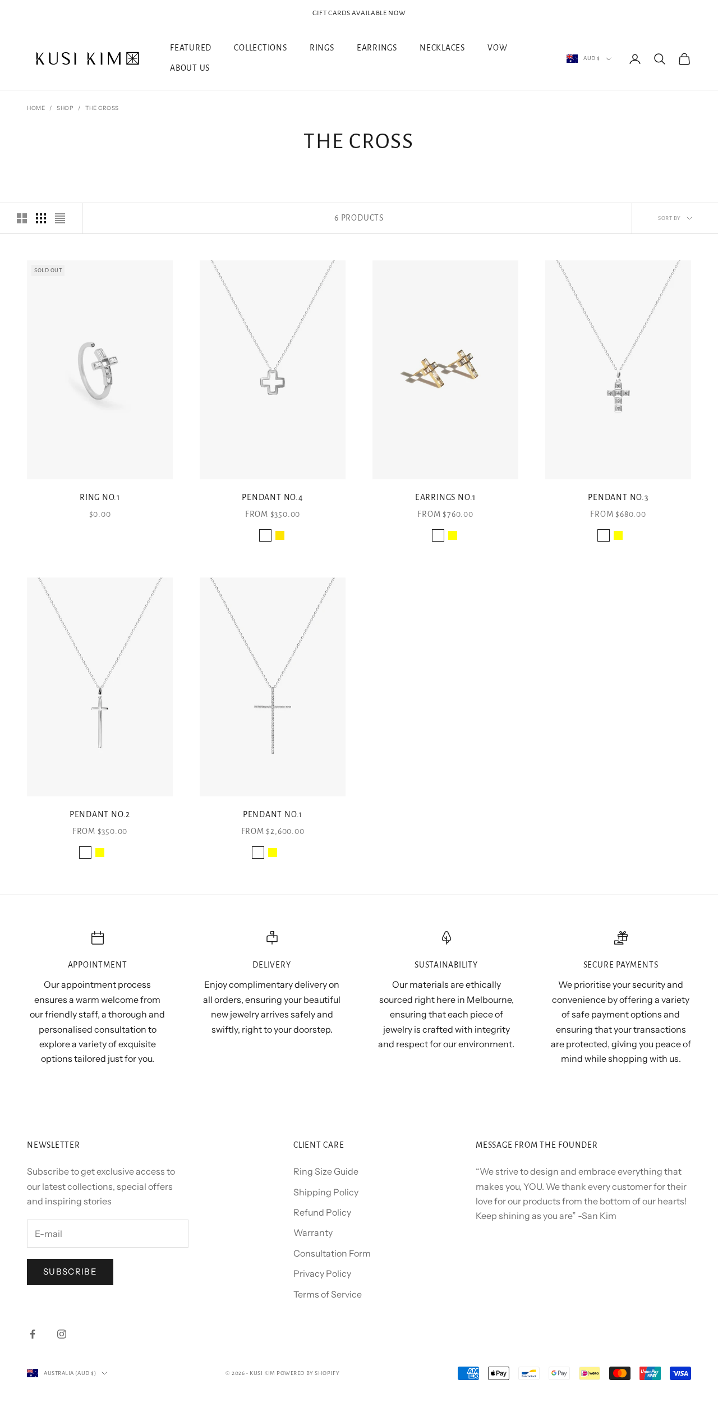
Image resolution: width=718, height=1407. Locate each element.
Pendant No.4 (272, 497)
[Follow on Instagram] (61, 1334)
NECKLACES (442, 48)
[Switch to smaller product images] (41, 218)
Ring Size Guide (325, 1171)
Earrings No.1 (445, 497)
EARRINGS (377, 48)
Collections (260, 48)
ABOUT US (190, 69)
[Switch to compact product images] (60, 218)
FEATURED (190, 48)
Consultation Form (332, 1253)
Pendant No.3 (618, 497)
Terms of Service (327, 1294)
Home (36, 108)
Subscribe (70, 1271)
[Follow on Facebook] (32, 1334)
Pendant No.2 (100, 814)
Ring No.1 (100, 497)
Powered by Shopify (308, 1373)
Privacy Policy (322, 1273)
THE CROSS (102, 108)
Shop (65, 108)
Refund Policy (322, 1212)
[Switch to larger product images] (22, 218)
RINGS (322, 48)
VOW (497, 48)
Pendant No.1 (272, 814)
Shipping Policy (325, 1192)
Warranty (313, 1232)
